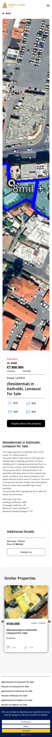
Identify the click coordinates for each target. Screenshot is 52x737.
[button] (26, 336)
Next (49, 621)
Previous (2, 621)
